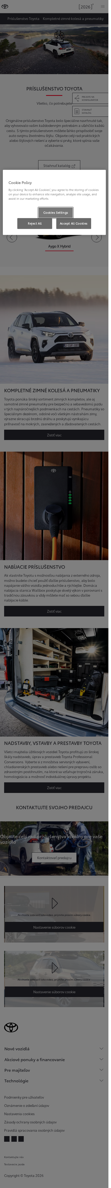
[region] (54, 202)
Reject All (35, 223)
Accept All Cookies (74, 223)
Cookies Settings (55, 213)
